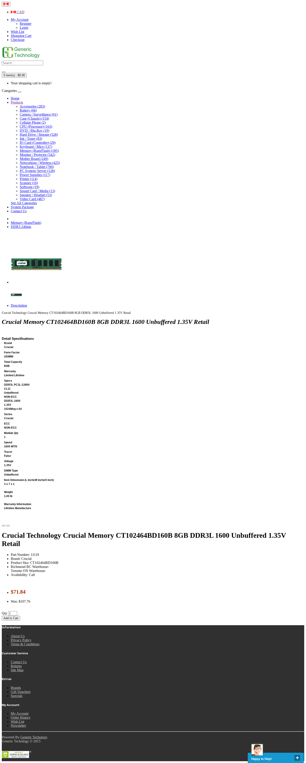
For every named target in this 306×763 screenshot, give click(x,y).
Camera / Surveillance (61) (39, 114)
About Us (18, 636)
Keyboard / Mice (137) (36, 147)
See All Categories (24, 203)
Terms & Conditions (25, 644)
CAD (20, 12)
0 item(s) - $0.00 (14, 75)
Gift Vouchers (20, 692)
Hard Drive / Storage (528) (39, 134)
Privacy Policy (21, 640)
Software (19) (29, 187)
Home (15, 98)
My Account (19, 713)
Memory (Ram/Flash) (26, 223)
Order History (20, 717)
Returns (16, 666)
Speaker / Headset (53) (36, 195)
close (297, 758)
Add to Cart (11, 618)
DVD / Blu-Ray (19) (34, 130)
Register (25, 24)
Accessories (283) (32, 106)
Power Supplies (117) (35, 175)
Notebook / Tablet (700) (37, 167)
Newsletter (18, 725)
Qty (4, 613)
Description (19, 305)
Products (17, 102)
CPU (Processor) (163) (36, 126)
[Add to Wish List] (3, 525)
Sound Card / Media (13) (37, 191)
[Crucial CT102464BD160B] (36, 282)
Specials (16, 696)
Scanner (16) (29, 183)
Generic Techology (33, 737)
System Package (22, 207)
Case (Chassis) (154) (34, 118)
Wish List (17, 721)
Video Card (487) (32, 199)
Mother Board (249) (34, 159)
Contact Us (19, 211)
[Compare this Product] (8, 525)
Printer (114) (28, 179)
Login (24, 28)
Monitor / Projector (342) (37, 155)
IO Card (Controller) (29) (38, 143)
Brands (16, 688)
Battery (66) (28, 110)
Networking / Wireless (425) (40, 163)
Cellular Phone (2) (33, 122)
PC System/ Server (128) (37, 171)
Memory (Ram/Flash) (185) (39, 151)
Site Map (17, 670)
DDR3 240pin (21, 227)
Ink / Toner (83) (31, 138)
